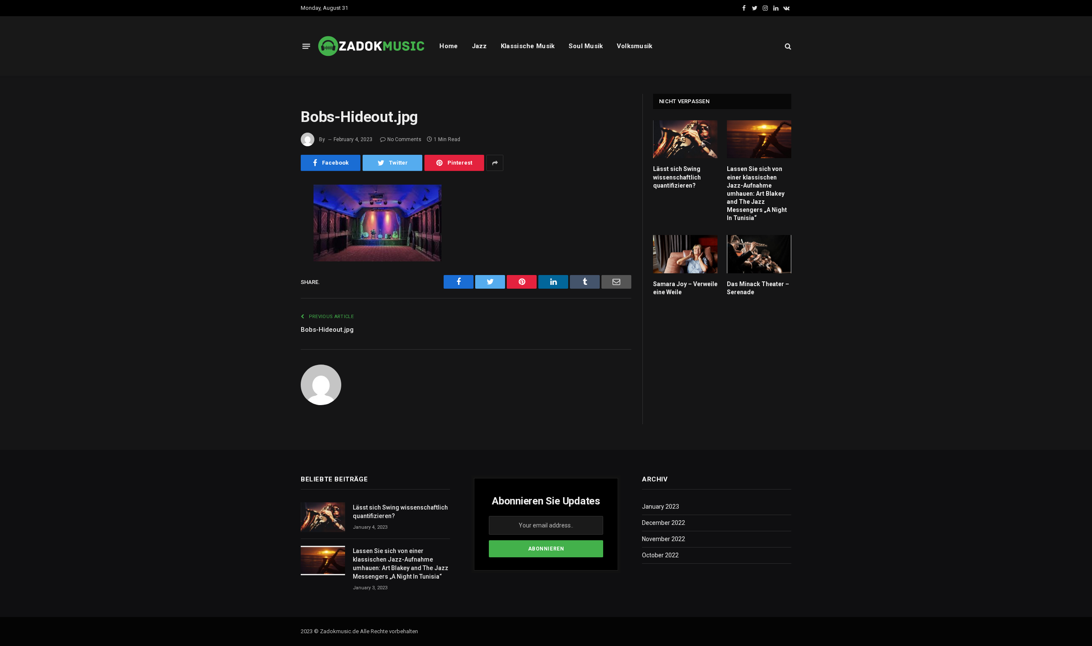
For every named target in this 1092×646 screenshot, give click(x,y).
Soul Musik (586, 46)
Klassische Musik (528, 46)
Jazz (479, 46)
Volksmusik (635, 46)
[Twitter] (270, 234)
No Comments (404, 139)
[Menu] (306, 45)
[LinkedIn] (270, 256)
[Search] (787, 46)
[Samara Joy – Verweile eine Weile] (685, 254)
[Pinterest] (270, 278)
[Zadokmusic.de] (371, 46)
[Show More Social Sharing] (494, 163)
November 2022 (663, 539)
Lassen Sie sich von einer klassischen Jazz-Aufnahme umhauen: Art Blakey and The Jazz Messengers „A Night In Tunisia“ (757, 193)
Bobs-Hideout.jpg (327, 329)
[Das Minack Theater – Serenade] (759, 254)
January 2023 (660, 506)
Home (448, 46)
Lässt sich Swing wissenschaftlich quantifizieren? (677, 176)
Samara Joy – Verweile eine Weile (685, 288)
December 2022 (663, 522)
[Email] (270, 300)
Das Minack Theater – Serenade (758, 288)
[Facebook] (270, 213)
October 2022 (660, 555)
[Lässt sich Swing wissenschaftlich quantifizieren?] (685, 139)
